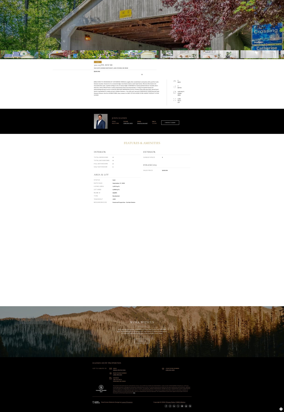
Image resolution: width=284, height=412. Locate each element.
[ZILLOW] (186, 406)
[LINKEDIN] (174, 406)
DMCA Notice (180, 402)
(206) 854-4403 (128, 123)
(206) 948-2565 (117, 374)
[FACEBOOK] (166, 406)
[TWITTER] (178, 406)
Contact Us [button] (142, 341)
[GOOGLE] (190, 406)
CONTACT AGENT (170, 122)
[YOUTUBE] (182, 406)
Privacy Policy (170, 402)
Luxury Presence (127, 402)
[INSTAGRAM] (170, 406)
